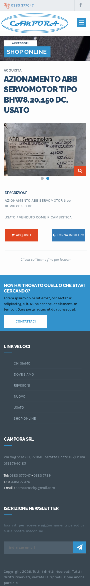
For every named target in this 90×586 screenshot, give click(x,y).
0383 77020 (20, 481)
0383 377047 (20, 475)
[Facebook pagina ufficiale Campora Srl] (80, 5)
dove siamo (24, 374)
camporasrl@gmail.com (35, 487)
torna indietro (70, 235)
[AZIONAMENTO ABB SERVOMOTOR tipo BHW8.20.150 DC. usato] (45, 149)
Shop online (25, 418)
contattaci (26, 321)
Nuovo (20, 396)
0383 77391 (43, 475)
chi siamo (22, 363)
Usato (19, 407)
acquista (23, 235)
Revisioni (22, 385)
